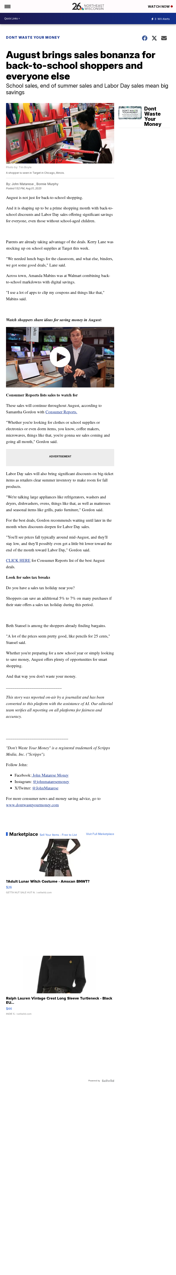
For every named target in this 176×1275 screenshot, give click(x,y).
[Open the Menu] (7, 6)
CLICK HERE (18, 560)
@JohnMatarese (45, 788)
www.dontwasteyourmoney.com (32, 804)
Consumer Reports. (61, 411)
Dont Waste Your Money (33, 37)
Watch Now (159, 6)
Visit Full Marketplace (100, 834)
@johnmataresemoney (51, 781)
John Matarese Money (50, 775)
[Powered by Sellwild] (108, 1080)
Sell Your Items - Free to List (58, 834)
